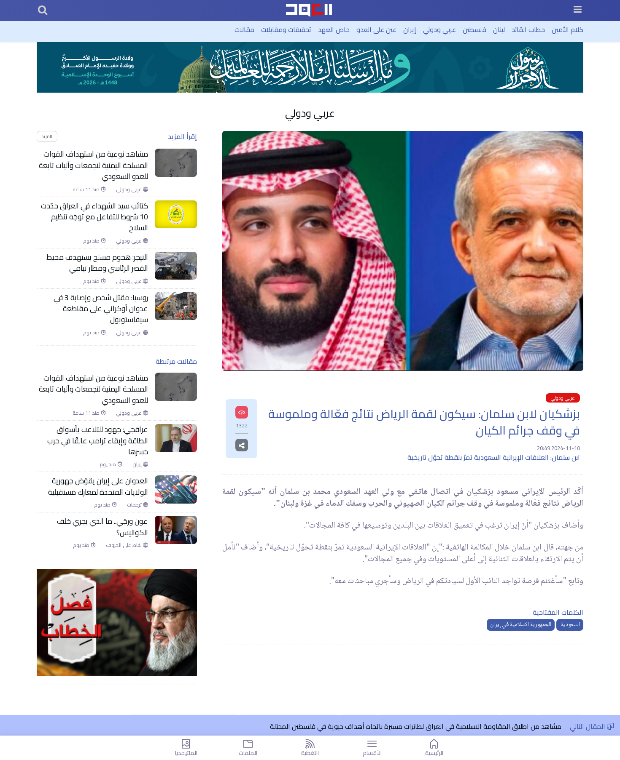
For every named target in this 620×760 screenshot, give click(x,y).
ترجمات (135, 505)
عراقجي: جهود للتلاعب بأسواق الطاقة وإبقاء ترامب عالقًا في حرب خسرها (97, 440)
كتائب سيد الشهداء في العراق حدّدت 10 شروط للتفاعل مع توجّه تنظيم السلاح (94, 217)
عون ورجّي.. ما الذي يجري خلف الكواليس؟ (102, 527)
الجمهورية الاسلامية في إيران (520, 625)
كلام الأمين (567, 29)
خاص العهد (334, 29)
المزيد (46, 136)
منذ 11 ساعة (87, 189)
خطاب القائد (528, 29)
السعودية (570, 625)
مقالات (244, 29)
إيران (409, 29)
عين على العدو (376, 29)
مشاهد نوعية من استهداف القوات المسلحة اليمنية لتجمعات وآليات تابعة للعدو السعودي (93, 165)
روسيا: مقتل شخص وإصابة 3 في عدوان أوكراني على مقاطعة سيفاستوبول (101, 308)
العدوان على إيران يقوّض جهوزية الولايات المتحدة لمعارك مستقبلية (98, 486)
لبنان (499, 29)
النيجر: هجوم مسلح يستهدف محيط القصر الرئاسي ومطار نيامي (97, 263)
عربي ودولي (439, 29)
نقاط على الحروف (124, 545)
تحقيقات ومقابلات (286, 29)
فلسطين (474, 29)
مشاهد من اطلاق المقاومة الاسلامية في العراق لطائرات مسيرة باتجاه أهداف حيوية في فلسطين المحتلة (415, 726)
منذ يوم (92, 241)
